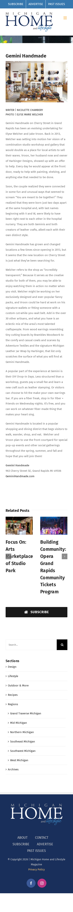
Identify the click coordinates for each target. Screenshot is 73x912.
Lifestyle (13, 662)
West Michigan (19, 746)
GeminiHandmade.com (20, 476)
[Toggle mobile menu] (65, 18)
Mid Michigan (18, 708)
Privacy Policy (36, 855)
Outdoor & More (18, 671)
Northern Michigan (22, 718)
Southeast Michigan (22, 727)
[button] (8, 549)
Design (12, 652)
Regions (13, 690)
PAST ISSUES (36, 836)
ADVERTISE (45, 830)
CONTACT (41, 823)
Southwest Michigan (23, 736)
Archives (13, 755)
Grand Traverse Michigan (25, 699)
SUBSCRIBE (21, 830)
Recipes (13, 680)
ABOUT (22, 823)
